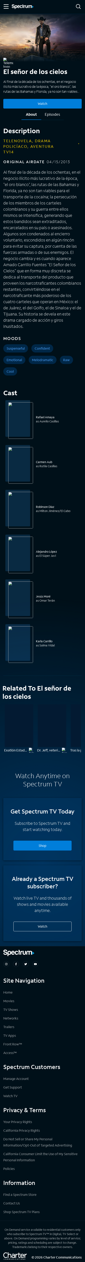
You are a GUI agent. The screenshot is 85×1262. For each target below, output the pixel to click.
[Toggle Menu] (5, 6)
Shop (42, 845)
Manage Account (16, 1078)
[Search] (78, 6)
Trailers (8, 1027)
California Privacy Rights (21, 1130)
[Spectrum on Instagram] (6, 964)
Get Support (12, 1087)
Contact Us (11, 1203)
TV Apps (9, 1035)
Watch (42, 103)
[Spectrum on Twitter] (26, 964)
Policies (9, 1168)
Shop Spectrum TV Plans (21, 1212)
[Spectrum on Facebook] (16, 964)
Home (8, 992)
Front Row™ (12, 1044)
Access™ (10, 1053)
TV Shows (10, 1009)
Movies (8, 1001)
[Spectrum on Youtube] (35, 964)
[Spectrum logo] (22, 7)
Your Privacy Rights (17, 1122)
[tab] (31, 116)
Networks (10, 1018)
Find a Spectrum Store (20, 1194)
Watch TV (10, 1096)
